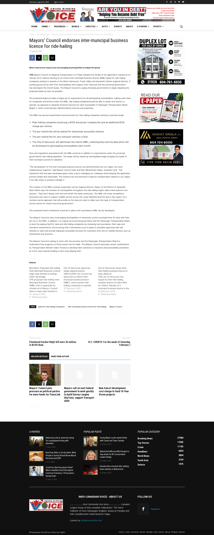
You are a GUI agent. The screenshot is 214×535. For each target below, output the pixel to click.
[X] (175, 2)
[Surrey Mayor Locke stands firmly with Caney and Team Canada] (90, 441)
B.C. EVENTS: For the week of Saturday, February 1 (109, 343)
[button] (181, 26)
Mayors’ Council (115, 307)
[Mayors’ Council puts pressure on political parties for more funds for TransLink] (45, 375)
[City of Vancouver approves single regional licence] (81, 280)
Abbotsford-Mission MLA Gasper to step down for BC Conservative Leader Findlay (114, 454)
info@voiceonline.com (91, 520)
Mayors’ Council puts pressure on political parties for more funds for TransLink (44, 391)
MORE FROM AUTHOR (60, 356)
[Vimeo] (179, 2)
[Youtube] (183, 2)
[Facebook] (167, 2)
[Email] (52, 58)
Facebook (155, 509)
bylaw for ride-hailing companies (51, 307)
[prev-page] (31, 407)
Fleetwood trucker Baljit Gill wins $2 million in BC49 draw (52, 343)
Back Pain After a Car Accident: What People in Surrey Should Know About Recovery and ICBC (61, 455)
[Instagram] (171, 2)
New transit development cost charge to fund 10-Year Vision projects (114, 391)
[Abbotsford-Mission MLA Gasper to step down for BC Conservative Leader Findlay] (90, 455)
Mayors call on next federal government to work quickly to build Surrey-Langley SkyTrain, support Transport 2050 (79, 394)
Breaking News (43, 34)
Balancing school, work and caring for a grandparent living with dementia (60, 441)
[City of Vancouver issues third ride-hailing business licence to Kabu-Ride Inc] (115, 281)
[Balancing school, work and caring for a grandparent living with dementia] (36, 441)
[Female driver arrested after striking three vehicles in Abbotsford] (90, 470)
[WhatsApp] (45, 58)
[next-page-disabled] (36, 407)
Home (31, 34)
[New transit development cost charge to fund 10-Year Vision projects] (115, 375)
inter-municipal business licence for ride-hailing (87, 307)
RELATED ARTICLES (39, 356)
